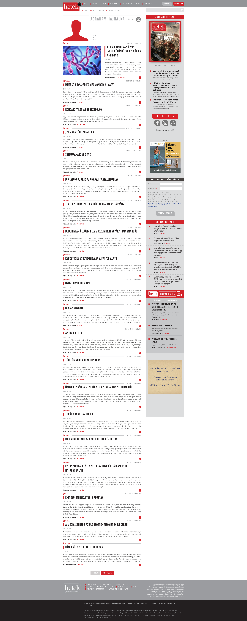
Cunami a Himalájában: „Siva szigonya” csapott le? (166, 239)
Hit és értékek (172, 347)
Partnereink (123, 587)
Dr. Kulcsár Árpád (158, 347)
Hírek (86, 4)
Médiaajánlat (106, 584)
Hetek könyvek (127, 4)
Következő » (107, 573)
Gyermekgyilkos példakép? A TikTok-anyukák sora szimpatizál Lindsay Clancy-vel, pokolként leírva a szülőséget (168, 280)
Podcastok (114, 4)
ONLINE (162, 233)
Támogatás (178, 4)
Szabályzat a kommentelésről (100, 587)
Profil (167, 4)
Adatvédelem (122, 584)
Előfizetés (148, 4)
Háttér (122, 77)
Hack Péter (155, 320)
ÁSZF (135, 587)
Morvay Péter (158, 243)
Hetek (156, 233)
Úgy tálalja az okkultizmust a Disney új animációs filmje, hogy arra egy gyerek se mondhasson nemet (168, 251)
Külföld (81, 197)
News (138, 4)
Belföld (164, 320)
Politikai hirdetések (96, 589)
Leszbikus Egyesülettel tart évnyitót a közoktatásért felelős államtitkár (168, 228)
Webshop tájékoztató (118, 589)
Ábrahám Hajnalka (110, 77)
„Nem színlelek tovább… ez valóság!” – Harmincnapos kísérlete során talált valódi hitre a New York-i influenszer (168, 266)
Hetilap (94, 4)
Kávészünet (83, 125)
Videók (103, 4)
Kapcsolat (91, 584)
